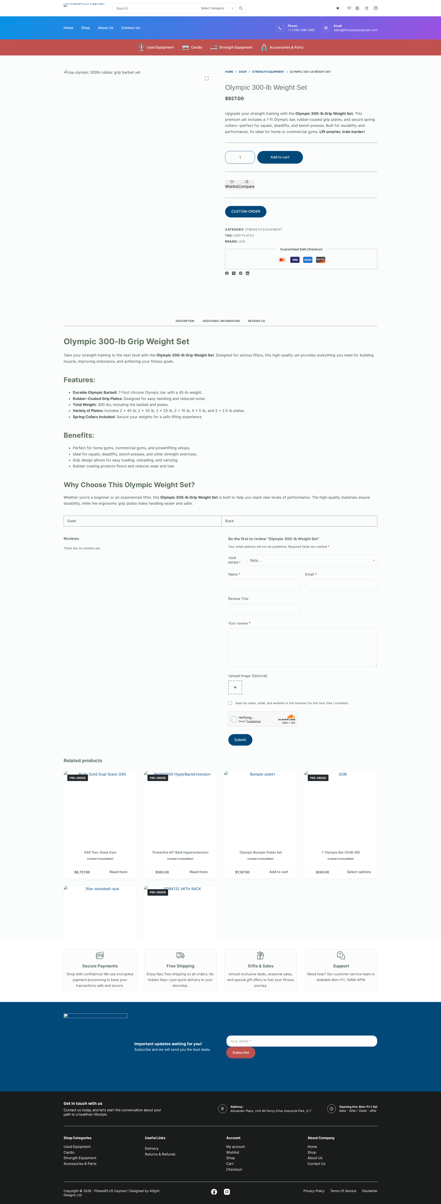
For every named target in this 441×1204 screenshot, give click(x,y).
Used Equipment (160, 47)
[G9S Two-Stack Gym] (100, 807)
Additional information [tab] (221, 321)
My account (235, 1146)
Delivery (151, 1148)
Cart (229, 1163)
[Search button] (241, 8)
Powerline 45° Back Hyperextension (181, 852)
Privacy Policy (314, 1191)
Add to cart (280, 157)
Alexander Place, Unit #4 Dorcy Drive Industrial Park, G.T (270, 1111)
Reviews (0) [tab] (256, 321)
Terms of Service (343, 1191)
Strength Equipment (235, 47)
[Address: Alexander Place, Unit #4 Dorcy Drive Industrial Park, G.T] (222, 1108)
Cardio (196, 47)
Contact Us (130, 28)
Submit (240, 740)
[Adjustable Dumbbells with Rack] (180, 922)
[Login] (357, 8)
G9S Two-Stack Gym (100, 852)
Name (234, 574)
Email (311, 574)
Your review (239, 623)
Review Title (238, 598)
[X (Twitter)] (233, 273)
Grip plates (244, 235)
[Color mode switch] (337, 8)
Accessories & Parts (286, 47)
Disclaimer (369, 1191)
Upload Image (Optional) (247, 676)
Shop (85, 28)
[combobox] (155, 8)
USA (242, 241)
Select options (359, 872)
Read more (118, 872)
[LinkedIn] (247, 273)
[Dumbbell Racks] (100, 922)
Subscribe (240, 1052)
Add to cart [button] (278, 872)
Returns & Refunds (160, 1154)
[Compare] (366, 8)
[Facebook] (227, 273)
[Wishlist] (349, 8)
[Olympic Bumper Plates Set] (260, 807)
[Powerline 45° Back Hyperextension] (180, 807)
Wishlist (232, 1152)
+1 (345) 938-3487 (301, 30)
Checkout (234, 1169)
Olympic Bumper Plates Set (261, 852)
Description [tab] (185, 321)
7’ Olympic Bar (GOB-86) (341, 852)
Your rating (234, 560)
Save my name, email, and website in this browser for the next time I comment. (292, 703)
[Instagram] (227, 1192)
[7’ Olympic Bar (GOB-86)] (340, 807)
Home (68, 28)
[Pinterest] (240, 273)
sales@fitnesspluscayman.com (355, 30)
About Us (105, 28)
